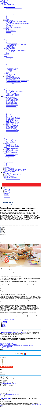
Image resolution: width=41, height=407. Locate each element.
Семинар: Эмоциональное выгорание (13, 95)
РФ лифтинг (11, 71)
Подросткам (8, 164)
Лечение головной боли (10, 30)
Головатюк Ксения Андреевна (11, 152)
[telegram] (2, 362)
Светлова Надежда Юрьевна (11, 121)
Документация (7, 189)
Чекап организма (9, 57)
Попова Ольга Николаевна (11, 119)
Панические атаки (9, 16)
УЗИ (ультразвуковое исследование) (12, 77)
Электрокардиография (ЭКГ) (11, 83)
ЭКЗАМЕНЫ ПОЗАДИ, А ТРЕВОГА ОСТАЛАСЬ (9, 344)
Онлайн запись (21, 184)
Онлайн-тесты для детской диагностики (13, 27)
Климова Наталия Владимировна (12, 112)
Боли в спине (8, 33)
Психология (6, 19)
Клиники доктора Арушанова (6, 332)
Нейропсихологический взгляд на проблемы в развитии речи (11, 318)
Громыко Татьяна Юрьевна (11, 144)
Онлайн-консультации (8, 198)
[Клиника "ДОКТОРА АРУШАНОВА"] (7, 319)
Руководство (6, 193)
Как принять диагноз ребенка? (9, 171)
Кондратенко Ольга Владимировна (12, 150)
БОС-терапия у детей (10, 25)
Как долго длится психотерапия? (6, 346)
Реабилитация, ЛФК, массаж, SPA (10, 140)
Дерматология (6, 73)
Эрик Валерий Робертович (11, 142)
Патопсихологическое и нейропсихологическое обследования (17, 23)
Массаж (7, 49)
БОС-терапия (8, 18)
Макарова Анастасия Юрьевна (12, 157)
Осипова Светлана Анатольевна (12, 105)
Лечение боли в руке (10, 40)
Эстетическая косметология (11, 61)
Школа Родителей (9, 90)
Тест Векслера (9, 22)
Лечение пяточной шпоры (11, 45)
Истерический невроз (12, 12)
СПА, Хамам (6, 86)
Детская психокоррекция (8, 20)
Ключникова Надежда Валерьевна (12, 113)
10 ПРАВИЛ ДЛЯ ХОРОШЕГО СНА (7, 343)
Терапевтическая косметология (12, 68)
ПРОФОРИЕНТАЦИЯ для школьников (11, 162)
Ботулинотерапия (12, 65)
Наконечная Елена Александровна (12, 115)
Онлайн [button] (3, 196)
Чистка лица (11, 63)
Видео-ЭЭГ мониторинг (10, 37)
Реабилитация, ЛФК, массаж (9, 48)
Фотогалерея (6, 195)
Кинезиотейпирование (10, 47)
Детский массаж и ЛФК (10, 26)
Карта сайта (4, 326)
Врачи (3, 96)
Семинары (6, 178)
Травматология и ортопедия (9, 39)
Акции (3, 325)
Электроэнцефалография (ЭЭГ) (12, 79)
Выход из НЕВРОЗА (10, 92)
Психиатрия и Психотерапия (9, 7)
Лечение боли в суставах (10, 41)
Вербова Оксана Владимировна (12, 110)
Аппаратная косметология (11, 69)
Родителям (8, 163)
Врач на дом (4, 159)
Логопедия (8, 24)
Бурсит (7, 53)
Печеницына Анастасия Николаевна (13, 117)
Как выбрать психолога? (4, 347)
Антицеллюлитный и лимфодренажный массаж (17, 50)
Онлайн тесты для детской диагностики (11, 166)
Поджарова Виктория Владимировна (13, 118)
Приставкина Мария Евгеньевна (12, 120)
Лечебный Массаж (9, 46)
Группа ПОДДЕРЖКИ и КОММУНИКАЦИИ (14, 91)
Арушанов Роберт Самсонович (12, 99)
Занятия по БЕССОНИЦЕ (11, 93)
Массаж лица (11, 62)
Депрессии (8, 15)
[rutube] (2, 359)
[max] (2, 363)
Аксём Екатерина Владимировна (12, 134)
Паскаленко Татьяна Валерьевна (12, 145)
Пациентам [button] (4, 160)
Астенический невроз (12, 11)
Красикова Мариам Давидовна (12, 114)
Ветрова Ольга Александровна (12, 100)
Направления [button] (4, 6)
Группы (3, 172)
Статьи (3, 187)
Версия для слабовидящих (7, 366)
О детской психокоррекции (27, 318)
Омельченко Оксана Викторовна (12, 116)
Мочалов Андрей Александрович (12, 139)
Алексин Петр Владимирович (11, 98)
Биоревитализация (12, 66)
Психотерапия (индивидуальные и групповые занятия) (16, 21)
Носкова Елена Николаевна (11, 141)
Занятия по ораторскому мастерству (12, 94)
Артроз (7, 52)
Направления (4, 321)
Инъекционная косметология (11, 64)
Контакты (6, 194)
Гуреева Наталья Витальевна (11, 128)
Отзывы (5, 191)
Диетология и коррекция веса (9, 58)
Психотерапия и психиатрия (9, 97)
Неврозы (8, 9)
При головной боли (7, 167)
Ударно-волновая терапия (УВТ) (12, 43)
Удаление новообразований (11, 74)
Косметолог (8, 72)
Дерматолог (8, 75)
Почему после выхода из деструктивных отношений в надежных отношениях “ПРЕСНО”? (16, 345)
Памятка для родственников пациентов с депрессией (14, 170)
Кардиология (6, 54)
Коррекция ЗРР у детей (10, 36)
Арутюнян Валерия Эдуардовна (12, 154)
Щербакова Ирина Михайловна (12, 123)
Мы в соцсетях (7, 197)
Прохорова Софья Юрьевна (11, 106)
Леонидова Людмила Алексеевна (12, 137)
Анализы (6, 85)
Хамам (7, 88)
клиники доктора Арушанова (5, 398)
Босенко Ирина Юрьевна (10, 155)
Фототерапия (11, 70)
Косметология (6, 153)
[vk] (2, 361)
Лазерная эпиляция (9, 60)
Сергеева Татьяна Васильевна (11, 136)
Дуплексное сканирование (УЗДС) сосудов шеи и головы (16, 81)
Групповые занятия (7, 89)
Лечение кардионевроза (10, 55)
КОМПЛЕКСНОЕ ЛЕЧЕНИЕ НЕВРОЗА (14, 8)
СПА (7, 87)
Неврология (6, 28)
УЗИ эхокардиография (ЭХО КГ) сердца (13, 82)
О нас (3, 188)
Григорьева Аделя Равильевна (11, 102)
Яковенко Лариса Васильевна (11, 107)
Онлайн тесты (6, 165)
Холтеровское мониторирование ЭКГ (13, 78)
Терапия (5, 56)
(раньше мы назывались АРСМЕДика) (19, 332)
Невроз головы (11, 13)
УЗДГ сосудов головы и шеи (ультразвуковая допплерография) (17, 80)
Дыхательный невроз (12, 14)
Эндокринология (7, 151)
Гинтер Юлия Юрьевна (10, 101)
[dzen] (2, 364)
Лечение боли (8, 29)
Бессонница (8, 17)
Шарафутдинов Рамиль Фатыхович (12, 122)
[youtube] (2, 360)
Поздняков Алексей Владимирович (12, 146)
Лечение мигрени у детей (11, 38)
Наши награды (7, 190)
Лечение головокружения (11, 31)
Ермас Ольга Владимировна (11, 103)
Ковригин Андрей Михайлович (12, 104)
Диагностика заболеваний (9, 76)
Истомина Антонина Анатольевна (12, 111)
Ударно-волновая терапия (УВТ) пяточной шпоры (18, 44)
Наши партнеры (7, 192)
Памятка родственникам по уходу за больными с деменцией (15, 169)
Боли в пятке (8, 42)
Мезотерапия (11, 67)
